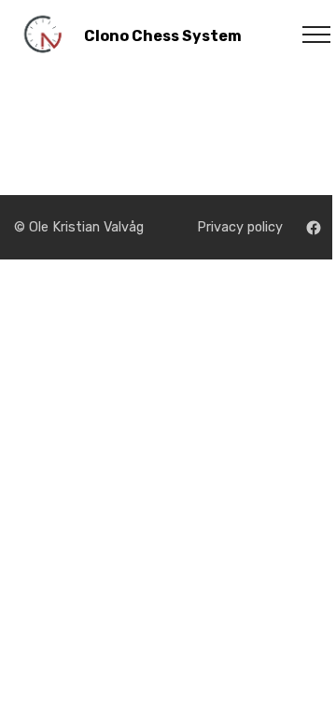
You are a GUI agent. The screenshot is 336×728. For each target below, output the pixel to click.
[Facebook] (313, 227)
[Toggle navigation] (306, 34)
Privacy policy (240, 227)
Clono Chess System (163, 36)
